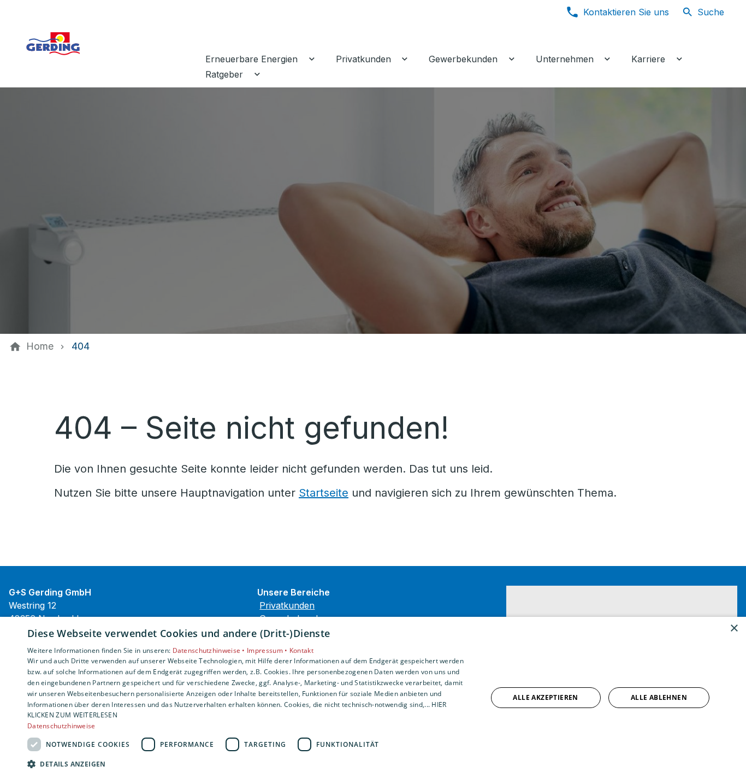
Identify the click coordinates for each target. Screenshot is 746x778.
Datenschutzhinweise (61, 725)
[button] (250, 763)
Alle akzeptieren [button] (545, 697)
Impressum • (268, 650)
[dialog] (373, 697)
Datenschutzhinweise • (210, 650)
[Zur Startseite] (104, 43)
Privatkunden (287, 605)
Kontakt (301, 650)
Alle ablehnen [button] (659, 697)
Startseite (323, 492)
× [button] (734, 628)
